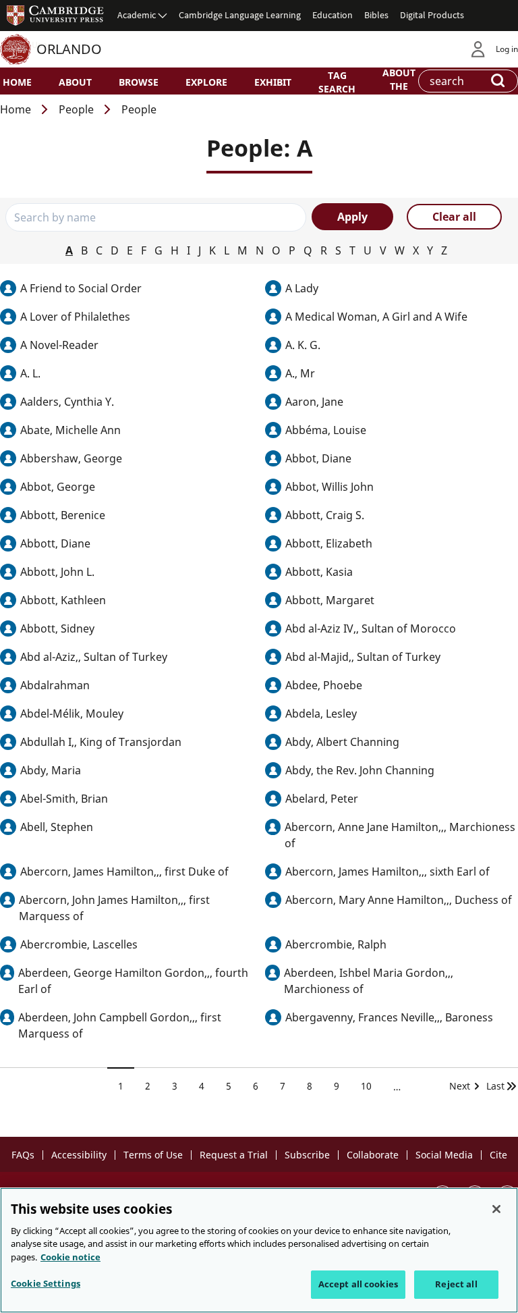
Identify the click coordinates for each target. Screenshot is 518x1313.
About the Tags (398, 85)
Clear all (454, 216)
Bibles (376, 15)
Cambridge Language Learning (240, 15)
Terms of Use (153, 1154)
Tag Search (336, 82)
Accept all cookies (358, 1284)
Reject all (456, 1284)
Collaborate (373, 1154)
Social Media (444, 1154)
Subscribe (307, 1154)
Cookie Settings (45, 1283)
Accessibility (79, 1154)
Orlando (69, 49)
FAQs (22, 1154)
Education (332, 15)
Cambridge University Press (55, 15)
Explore (206, 82)
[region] (259, 1250)
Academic (136, 15)
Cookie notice (70, 1257)
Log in (507, 49)
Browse (139, 82)
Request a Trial (234, 1154)
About (75, 82)
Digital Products (432, 15)
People (76, 109)
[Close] (496, 1209)
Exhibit (272, 82)
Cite (498, 1154)
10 (371, 1086)
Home (17, 82)
